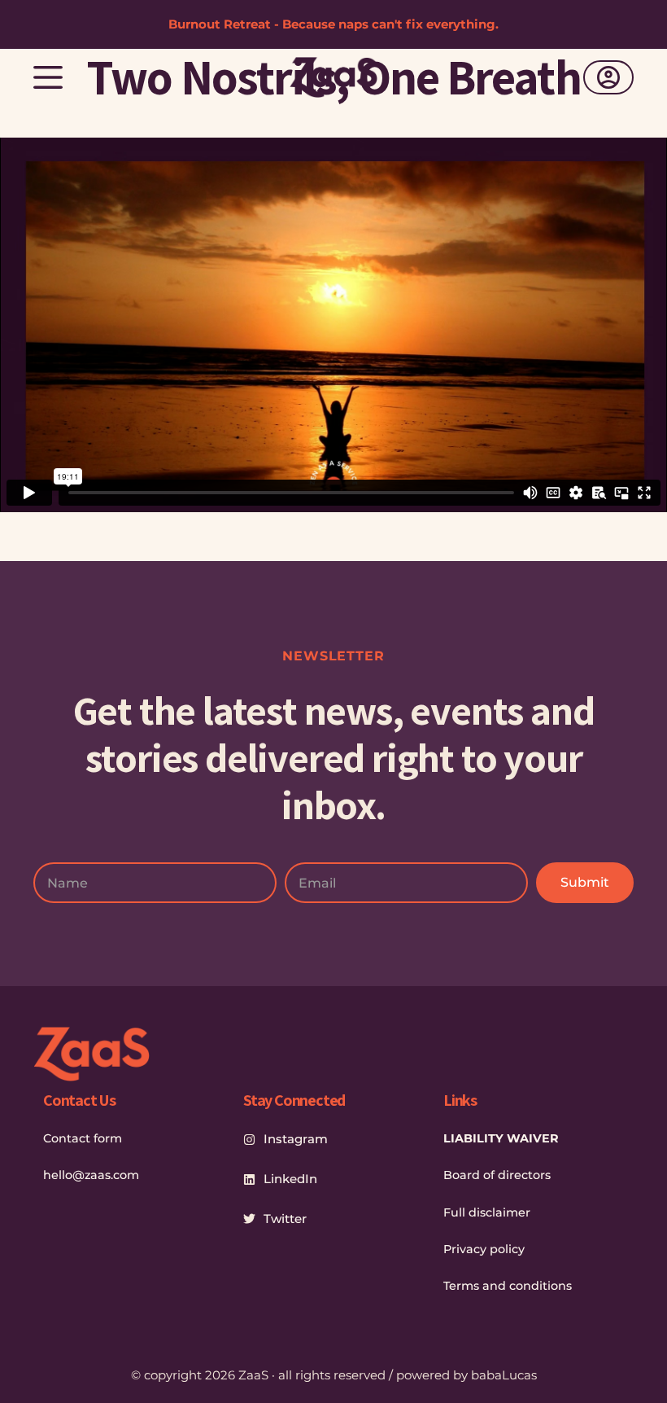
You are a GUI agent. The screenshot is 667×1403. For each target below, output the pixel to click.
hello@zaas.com (91, 1175)
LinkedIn (290, 1178)
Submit (584, 882)
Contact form (82, 1138)
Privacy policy (484, 1249)
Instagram (296, 1139)
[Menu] (48, 77)
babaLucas (504, 1375)
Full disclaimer (486, 1212)
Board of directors (497, 1175)
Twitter (285, 1218)
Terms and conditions (507, 1285)
